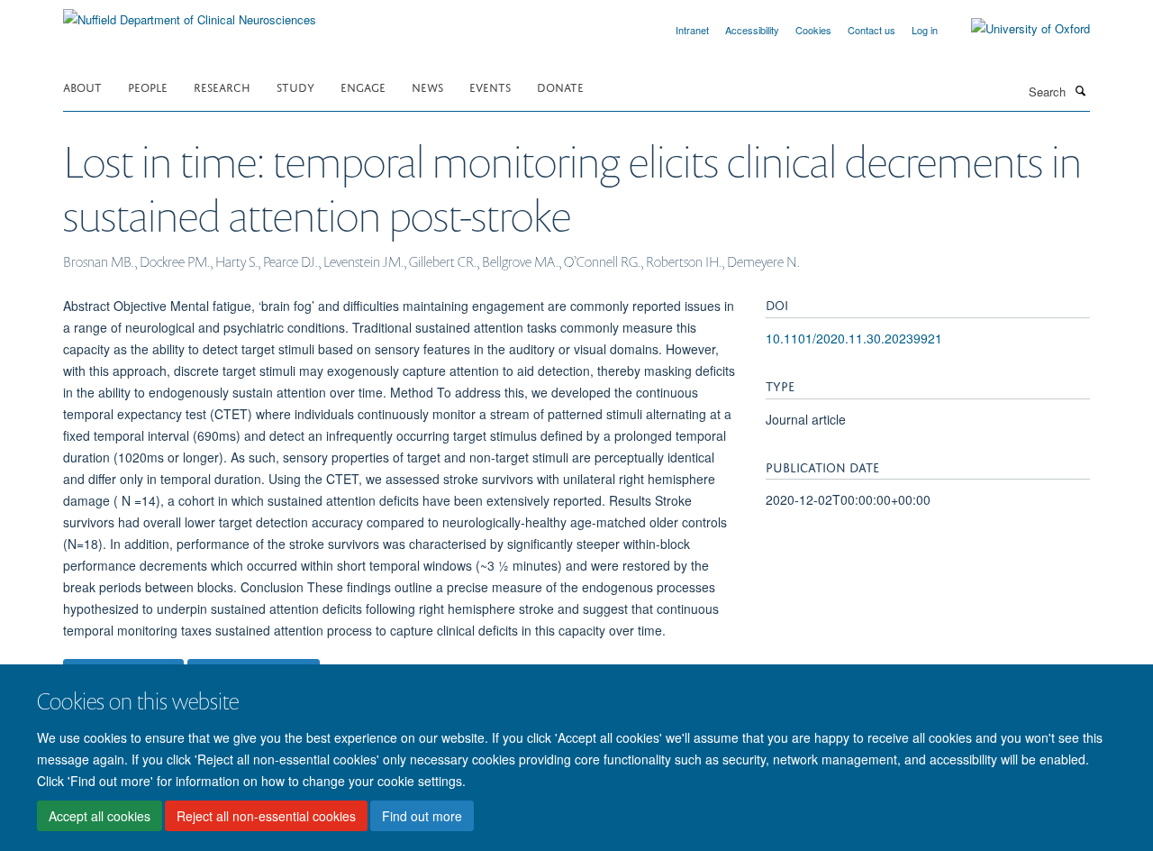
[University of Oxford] (1017, 29)
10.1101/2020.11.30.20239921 (854, 338)
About (82, 86)
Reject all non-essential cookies (266, 816)
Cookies (813, 30)
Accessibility (752, 30)
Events (490, 86)
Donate (560, 86)
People (148, 86)
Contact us (871, 30)
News (427, 86)
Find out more (422, 816)
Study (295, 86)
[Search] (1080, 90)
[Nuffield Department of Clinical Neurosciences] (189, 13)
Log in (925, 30)
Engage (363, 86)
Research (222, 86)
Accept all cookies (99, 816)
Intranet (692, 30)
